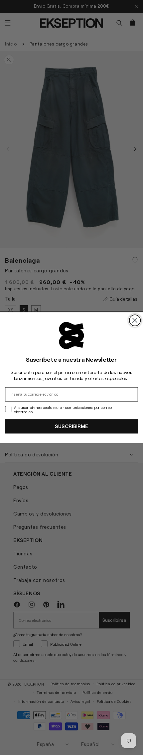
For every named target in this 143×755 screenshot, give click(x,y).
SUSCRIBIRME (71, 426)
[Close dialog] (134, 320)
